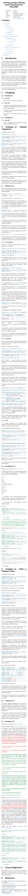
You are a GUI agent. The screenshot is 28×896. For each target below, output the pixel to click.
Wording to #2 (9, 51)
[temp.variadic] (21, 816)
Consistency (11, 41)
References (6, 55)
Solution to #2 (9, 49)
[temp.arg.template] (20, 528)
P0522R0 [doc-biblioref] (8, 147)
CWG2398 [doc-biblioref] (4, 80)
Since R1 (11, 28)
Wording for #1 (10, 45)
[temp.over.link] (9, 812)
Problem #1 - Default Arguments (11, 36)
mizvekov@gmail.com (18, 18)
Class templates (12, 39)
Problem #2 (9, 32)
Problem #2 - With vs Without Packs (11, 47)
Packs (10, 43)
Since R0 (11, 30)
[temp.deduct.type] (17, 469)
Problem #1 (9, 26)
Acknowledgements (8, 53)
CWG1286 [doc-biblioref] (15, 238)
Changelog (6, 25)
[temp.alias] (18, 548)
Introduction (6, 23)
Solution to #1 (9, 38)
